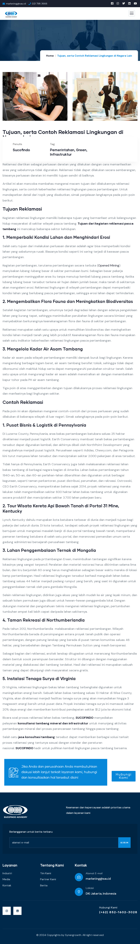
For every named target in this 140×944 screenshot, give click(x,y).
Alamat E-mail (94, 873)
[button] (136, 99)
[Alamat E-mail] (79, 877)
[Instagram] (7, 911)
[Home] (15, 811)
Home (50, 55)
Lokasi (90, 888)
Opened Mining (108, 265)
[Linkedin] (17, 911)
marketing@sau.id (98, 879)
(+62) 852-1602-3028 (118, 912)
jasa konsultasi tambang (36, 737)
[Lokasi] (79, 892)
